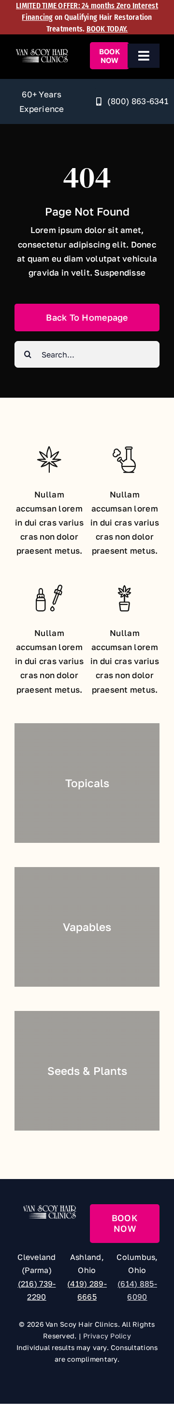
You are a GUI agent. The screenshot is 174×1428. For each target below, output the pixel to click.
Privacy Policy (107, 1336)
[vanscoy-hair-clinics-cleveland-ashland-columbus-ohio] (41, 52)
